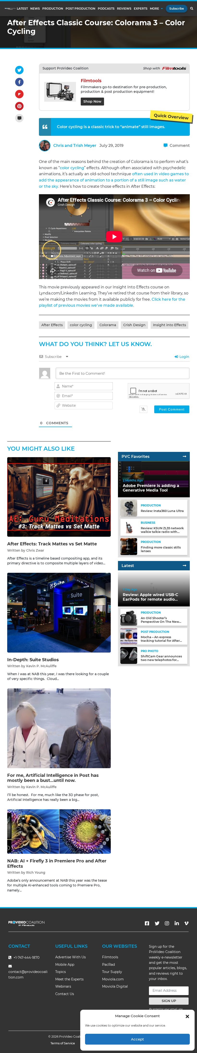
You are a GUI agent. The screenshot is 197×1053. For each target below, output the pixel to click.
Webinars (63, 986)
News (35, 8)
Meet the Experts (69, 979)
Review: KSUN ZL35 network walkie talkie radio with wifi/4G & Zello (162, 531)
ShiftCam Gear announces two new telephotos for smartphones (161, 659)
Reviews (124, 8)
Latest (22, 8)
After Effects (52, 325)
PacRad (108, 964)
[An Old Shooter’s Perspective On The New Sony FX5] (128, 616)
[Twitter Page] (157, 923)
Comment (179, 145)
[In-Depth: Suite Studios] (59, 612)
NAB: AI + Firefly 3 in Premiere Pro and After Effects (56, 863)
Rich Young (35, 872)
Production (52, 8)
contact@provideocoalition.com (28, 974)
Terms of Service (62, 1043)
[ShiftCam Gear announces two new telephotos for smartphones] (128, 655)
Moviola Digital (115, 986)
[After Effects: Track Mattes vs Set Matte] (59, 496)
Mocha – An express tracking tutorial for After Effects (160, 640)
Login (184, 357)
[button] (187, 1016)
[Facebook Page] (147, 923)
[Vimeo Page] (186, 923)
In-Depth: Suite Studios (33, 659)
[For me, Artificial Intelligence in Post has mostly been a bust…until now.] (59, 728)
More (154, 8)
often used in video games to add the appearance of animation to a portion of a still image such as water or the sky (114, 180)
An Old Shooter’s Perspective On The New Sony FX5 (160, 621)
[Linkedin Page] (177, 923)
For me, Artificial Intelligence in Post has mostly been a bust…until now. (53, 778)
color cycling (72, 168)
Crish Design (134, 325)
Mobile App (64, 964)
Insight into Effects (169, 325)
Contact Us (64, 994)
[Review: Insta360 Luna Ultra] (128, 508)
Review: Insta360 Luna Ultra (162, 511)
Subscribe (176, 8)
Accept (137, 1039)
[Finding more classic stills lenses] (128, 546)
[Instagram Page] (167, 923)
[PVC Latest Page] (184, 565)
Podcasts (106, 8)
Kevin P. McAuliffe (41, 666)
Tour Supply (112, 972)
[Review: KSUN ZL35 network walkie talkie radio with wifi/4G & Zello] (128, 527)
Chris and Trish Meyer (74, 145)
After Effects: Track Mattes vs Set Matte (52, 544)
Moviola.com (113, 979)
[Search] (191, 8)
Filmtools (110, 957)
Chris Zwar (35, 550)
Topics (60, 972)
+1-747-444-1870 (25, 957)
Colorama (107, 325)
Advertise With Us (70, 957)
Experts (141, 8)
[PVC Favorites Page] (184, 456)
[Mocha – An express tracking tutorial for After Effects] (128, 636)
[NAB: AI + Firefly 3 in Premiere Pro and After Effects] (59, 831)
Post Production (80, 8)
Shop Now (92, 101)
